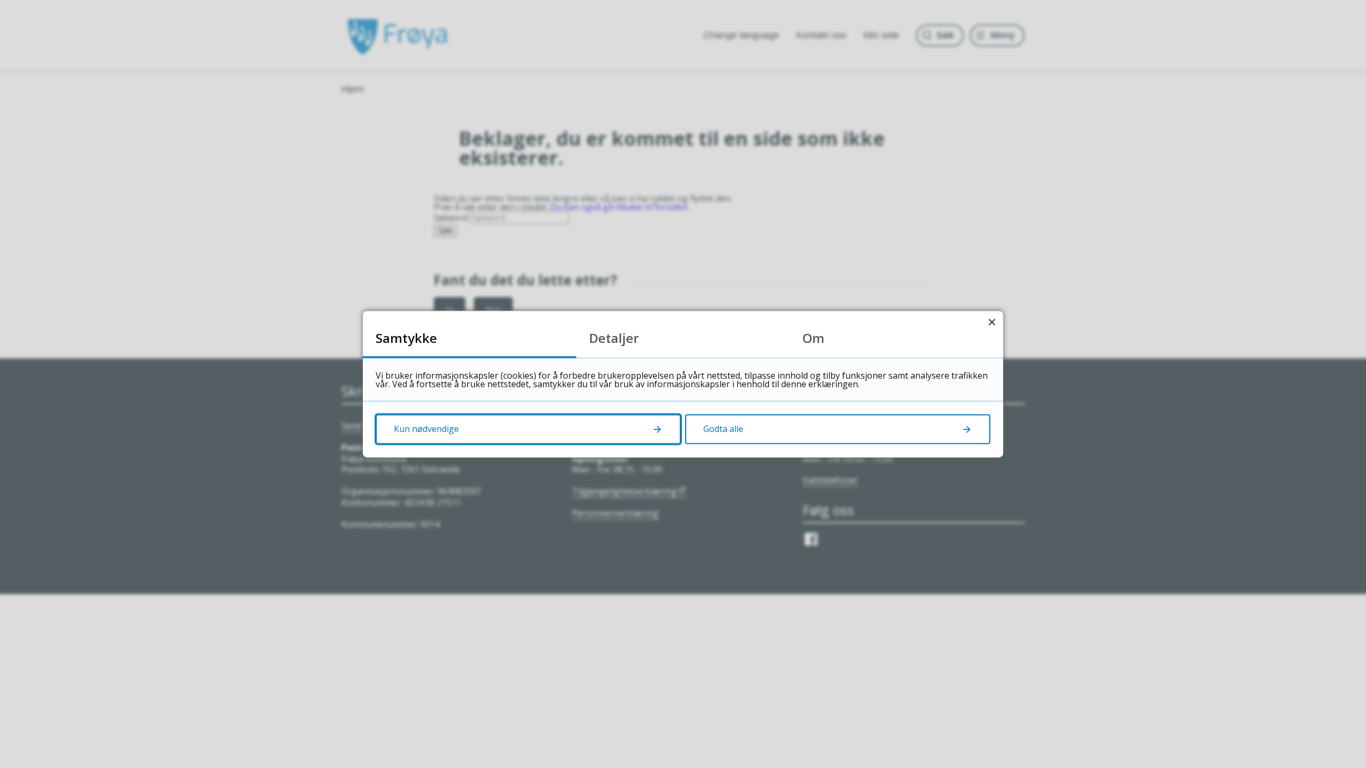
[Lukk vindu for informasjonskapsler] (991, 322)
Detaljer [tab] (614, 338)
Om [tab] (813, 338)
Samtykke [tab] (406, 338)
